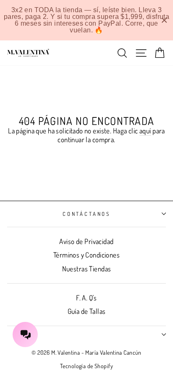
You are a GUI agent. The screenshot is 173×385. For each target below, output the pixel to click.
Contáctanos (86, 213)
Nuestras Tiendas (86, 268)
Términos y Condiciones (86, 254)
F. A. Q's (86, 297)
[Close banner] (164, 20)
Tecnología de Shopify (86, 365)
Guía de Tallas (87, 311)
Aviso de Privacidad (86, 241)
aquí (145, 131)
